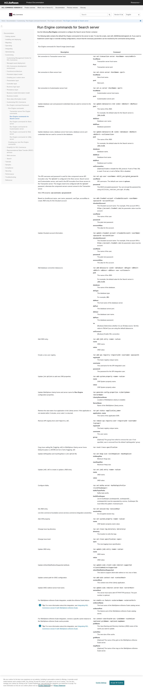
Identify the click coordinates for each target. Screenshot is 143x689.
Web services (11, 155)
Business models (12, 96)
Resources (135, 2)
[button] (3, 33)
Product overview (30, 7)
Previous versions (72, 7)
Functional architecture (14, 71)
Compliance (9, 168)
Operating (8, 45)
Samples (8, 165)
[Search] (109, 14)
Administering (9, 52)
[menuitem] (29, 7)
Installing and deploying (13, 39)
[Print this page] (140, 21)
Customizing (21, 21)
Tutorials (8, 161)
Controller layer (12, 83)
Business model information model (18, 93)
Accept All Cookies (117, 683)
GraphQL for (16, 147)
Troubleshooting (10, 177)
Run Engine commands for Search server (75, 21)
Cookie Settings (101, 683)
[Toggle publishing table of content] (2, 26)
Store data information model (16, 99)
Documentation (60, 7)
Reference (8, 180)
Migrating (8, 42)
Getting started (10, 36)
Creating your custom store (16, 77)
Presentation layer (13, 80)
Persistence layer (12, 90)
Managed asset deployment (16, 63)
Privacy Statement (59, 685)
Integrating (8, 48)
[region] (71, 682)
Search (9, 158)
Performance (9, 174)
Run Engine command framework (36, 21)
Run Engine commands (55, 21)
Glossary (83, 7)
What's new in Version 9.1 (45, 7)
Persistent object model (14, 74)
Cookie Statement (44, 685)
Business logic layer (13, 87)
